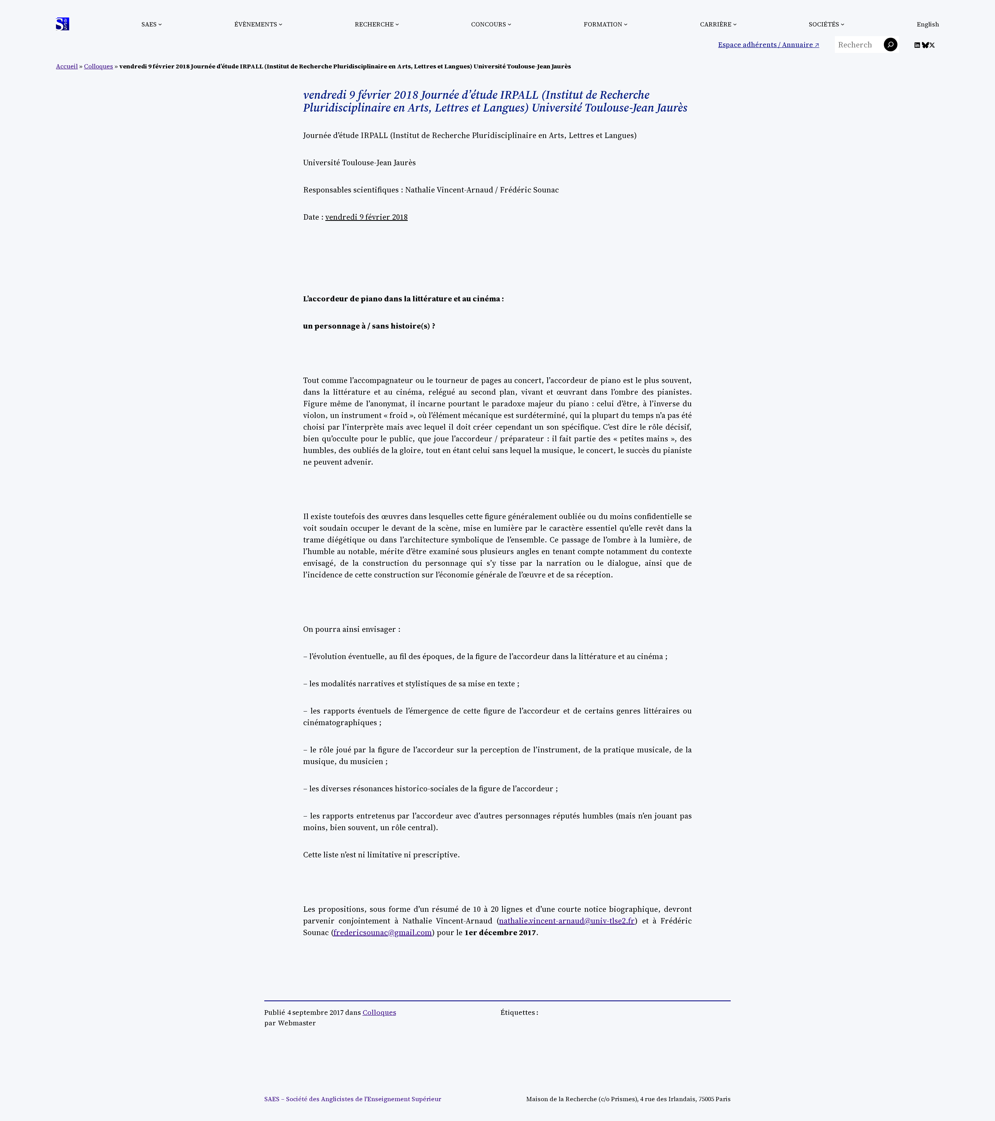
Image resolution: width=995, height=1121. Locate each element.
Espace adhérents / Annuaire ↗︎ (768, 44)
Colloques (98, 66)
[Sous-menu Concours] (509, 24)
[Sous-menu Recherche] (397, 24)
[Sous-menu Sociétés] (843, 24)
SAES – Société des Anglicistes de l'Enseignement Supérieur (352, 1099)
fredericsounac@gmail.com (382, 932)
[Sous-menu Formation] (626, 24)
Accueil (67, 66)
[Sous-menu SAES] (160, 24)
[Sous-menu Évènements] (281, 24)
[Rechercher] (890, 44)
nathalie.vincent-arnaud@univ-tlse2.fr (567, 920)
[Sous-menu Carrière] (735, 24)
